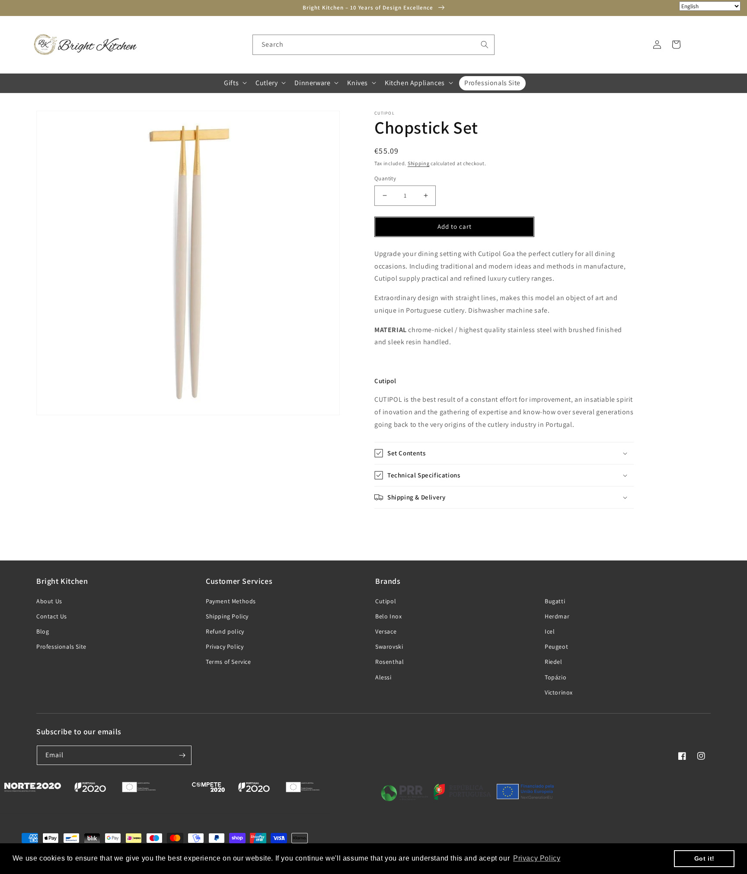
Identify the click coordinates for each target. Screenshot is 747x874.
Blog (42, 631)
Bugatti (555, 601)
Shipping (419, 163)
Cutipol (385, 601)
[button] (234, 83)
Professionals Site (61, 646)
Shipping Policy (227, 616)
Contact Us (51, 616)
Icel (550, 631)
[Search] (484, 44)
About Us (49, 601)
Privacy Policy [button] (536, 858)
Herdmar (557, 616)
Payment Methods (231, 601)
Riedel (553, 662)
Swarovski (389, 646)
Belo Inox (388, 616)
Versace (385, 631)
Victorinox (559, 692)
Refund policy (225, 631)
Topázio (555, 677)
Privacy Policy (224, 646)
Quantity (385, 178)
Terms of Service (228, 662)
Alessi (383, 677)
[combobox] (373, 44)
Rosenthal (389, 662)
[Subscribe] (182, 755)
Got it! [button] (704, 858)
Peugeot (556, 646)
